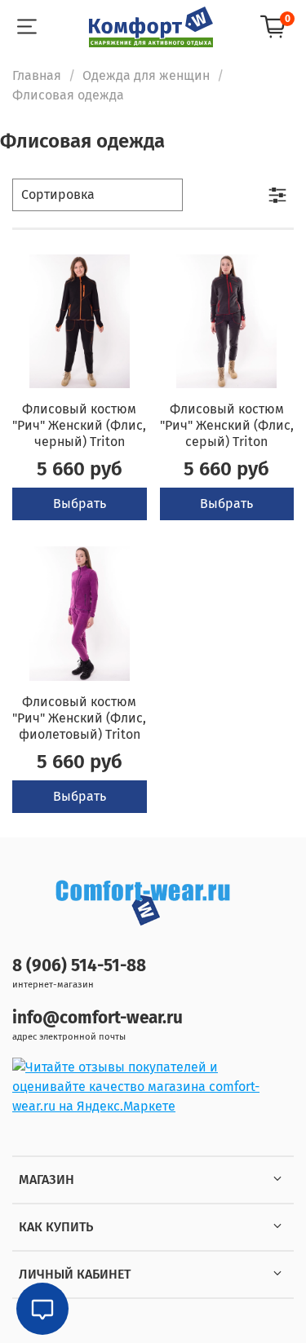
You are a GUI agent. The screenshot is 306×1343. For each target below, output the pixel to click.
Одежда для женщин (146, 75)
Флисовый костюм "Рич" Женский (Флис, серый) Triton (227, 425)
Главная (36, 75)
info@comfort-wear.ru (97, 1018)
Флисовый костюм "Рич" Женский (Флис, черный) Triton (79, 425)
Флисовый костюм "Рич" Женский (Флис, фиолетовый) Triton (79, 718)
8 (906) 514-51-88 (79, 966)
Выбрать (79, 503)
